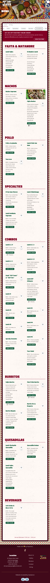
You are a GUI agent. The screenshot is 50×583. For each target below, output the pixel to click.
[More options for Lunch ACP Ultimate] (42, 281)
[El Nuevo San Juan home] (7, 3)
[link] (10, 70)
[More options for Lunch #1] (21, 296)
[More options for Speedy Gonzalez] (21, 340)
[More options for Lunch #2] (42, 310)
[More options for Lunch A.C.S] (42, 246)
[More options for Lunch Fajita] (21, 53)
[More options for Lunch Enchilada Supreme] (21, 215)
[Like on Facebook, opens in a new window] (25, 550)
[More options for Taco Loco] (21, 161)
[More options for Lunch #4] (42, 324)
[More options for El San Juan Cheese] (21, 194)
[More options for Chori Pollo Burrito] (42, 384)
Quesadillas (39, 28)
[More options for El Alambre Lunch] (42, 53)
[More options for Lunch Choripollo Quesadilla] (21, 447)
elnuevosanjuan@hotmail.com (13, 566)
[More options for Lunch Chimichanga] (42, 194)
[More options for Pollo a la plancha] (21, 145)
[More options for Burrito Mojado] (21, 413)
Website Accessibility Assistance (25, 575)
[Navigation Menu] (48, 2)
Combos (23, 28)
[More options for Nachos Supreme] (21, 93)
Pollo (8, 28)
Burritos (31, 28)
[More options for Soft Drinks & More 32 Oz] (21, 507)
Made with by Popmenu (17, 546)
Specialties (15, 28)
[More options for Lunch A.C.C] (21, 263)
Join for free (39, 39)
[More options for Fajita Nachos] (42, 103)
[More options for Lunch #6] (42, 338)
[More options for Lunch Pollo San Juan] (42, 145)
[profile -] (45, 2)
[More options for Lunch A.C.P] (21, 246)
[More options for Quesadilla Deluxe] (42, 447)
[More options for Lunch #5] (21, 326)
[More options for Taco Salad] (42, 353)
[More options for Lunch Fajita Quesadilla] (21, 467)
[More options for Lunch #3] (21, 312)
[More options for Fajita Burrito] (21, 384)
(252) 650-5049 (12, 564)
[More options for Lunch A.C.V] (42, 261)
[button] (14, 62)
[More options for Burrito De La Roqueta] (42, 405)
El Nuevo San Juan (43, 557)
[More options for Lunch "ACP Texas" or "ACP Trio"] (21, 277)
